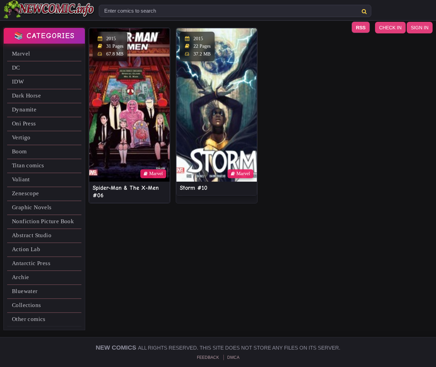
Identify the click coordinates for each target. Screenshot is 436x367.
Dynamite (24, 109)
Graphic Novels (32, 207)
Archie (20, 277)
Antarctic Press (31, 263)
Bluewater (25, 291)
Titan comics (28, 165)
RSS (360, 27)
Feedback (208, 357)
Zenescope (25, 193)
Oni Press (24, 123)
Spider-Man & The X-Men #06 (126, 192)
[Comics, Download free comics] (49, 13)
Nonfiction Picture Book (43, 221)
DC (16, 67)
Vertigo (21, 137)
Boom (19, 151)
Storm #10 (193, 188)
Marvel (21, 53)
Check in (390, 27)
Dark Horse (26, 95)
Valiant (21, 179)
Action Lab (26, 249)
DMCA (233, 357)
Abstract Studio (31, 235)
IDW (18, 81)
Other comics (29, 319)
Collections (26, 305)
